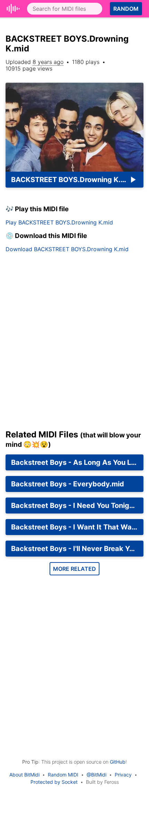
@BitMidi (96, 775)
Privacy (123, 775)
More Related (74, 568)
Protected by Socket (54, 782)
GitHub (117, 762)
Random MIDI (63, 775)
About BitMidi (24, 775)
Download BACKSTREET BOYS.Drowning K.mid (67, 249)
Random (126, 8)
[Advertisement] (74, 344)
